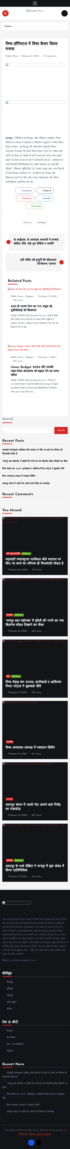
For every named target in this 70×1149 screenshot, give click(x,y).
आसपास (10, 615)
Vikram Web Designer (39, 1134)
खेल (8, 676)
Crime (9, 799)
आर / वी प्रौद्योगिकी (15, 1044)
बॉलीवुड (10, 982)
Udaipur (29, 296)
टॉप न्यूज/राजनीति (13, 553)
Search (7, 419)
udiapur (43, 222)
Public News (12, 56)
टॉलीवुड (10, 995)
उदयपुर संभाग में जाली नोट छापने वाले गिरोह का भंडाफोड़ (26, 483)
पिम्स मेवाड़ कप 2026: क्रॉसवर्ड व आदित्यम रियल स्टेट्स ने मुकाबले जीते (33, 468)
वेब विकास (11, 1037)
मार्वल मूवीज (11, 1002)
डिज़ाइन (10, 1031)
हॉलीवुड (10, 989)
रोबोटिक (10, 1051)
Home (8, 26)
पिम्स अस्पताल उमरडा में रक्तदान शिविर (18, 476)
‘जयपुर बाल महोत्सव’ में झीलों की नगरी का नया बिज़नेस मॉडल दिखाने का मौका (34, 461)
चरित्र (9, 1009)
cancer (28, 222)
